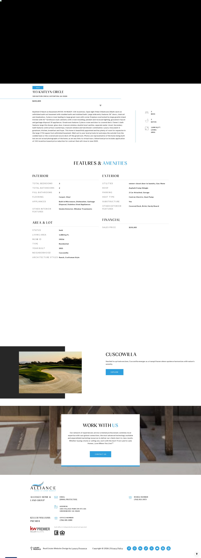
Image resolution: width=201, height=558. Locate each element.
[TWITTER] (151, 548)
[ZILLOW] (168, 548)
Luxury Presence (79, 548)
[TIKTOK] (146, 548)
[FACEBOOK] (129, 548)
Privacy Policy (116, 548)
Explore (114, 372)
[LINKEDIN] (140, 548)
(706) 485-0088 (66, 520)
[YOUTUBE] (157, 548)
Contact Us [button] (100, 454)
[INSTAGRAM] (135, 548)
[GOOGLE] (163, 548)
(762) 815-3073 (140, 499)
